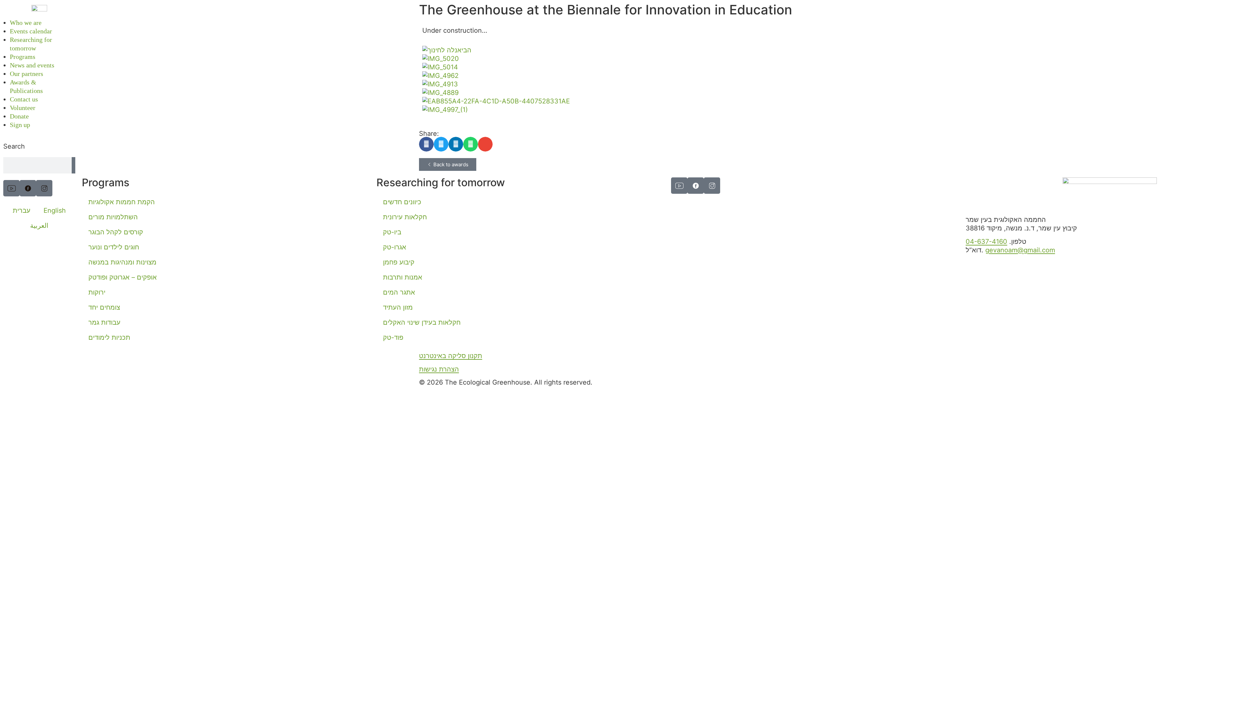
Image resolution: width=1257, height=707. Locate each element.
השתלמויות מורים (113, 217)
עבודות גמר (104, 322)
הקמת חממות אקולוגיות (121, 202)
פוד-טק (393, 337)
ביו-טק (392, 232)
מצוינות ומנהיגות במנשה (122, 262)
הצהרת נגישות (439, 369)
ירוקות (96, 292)
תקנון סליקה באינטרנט (450, 356)
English (55, 210)
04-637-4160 (986, 241)
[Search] (73, 165)
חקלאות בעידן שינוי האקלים (422, 322)
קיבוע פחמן (398, 262)
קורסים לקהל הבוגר (115, 232)
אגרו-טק (394, 247)
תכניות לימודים (109, 337)
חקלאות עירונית (405, 217)
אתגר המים (399, 292)
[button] (426, 144)
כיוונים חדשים (402, 202)
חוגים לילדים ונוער (113, 247)
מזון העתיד (398, 307)
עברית (21, 210)
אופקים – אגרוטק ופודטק (122, 277)
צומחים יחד (104, 307)
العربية (39, 225)
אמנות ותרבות (402, 277)
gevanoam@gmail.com (1020, 250)
